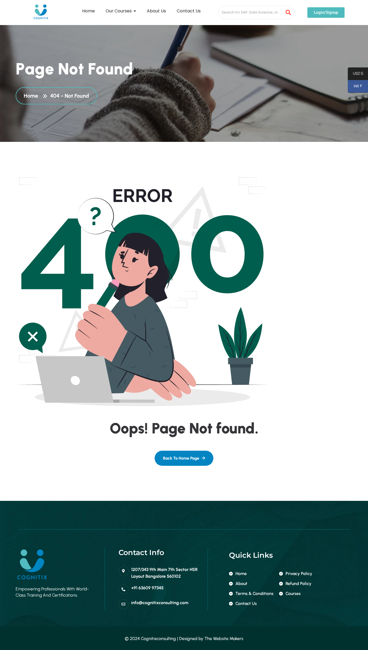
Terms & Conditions (254, 593)
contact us (246, 603)
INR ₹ (355, 87)
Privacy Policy (299, 573)
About (241, 583)
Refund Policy (298, 583)
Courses (293, 593)
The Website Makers (223, 638)
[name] (184, 458)
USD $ (355, 74)
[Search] (288, 12)
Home (32, 95)
